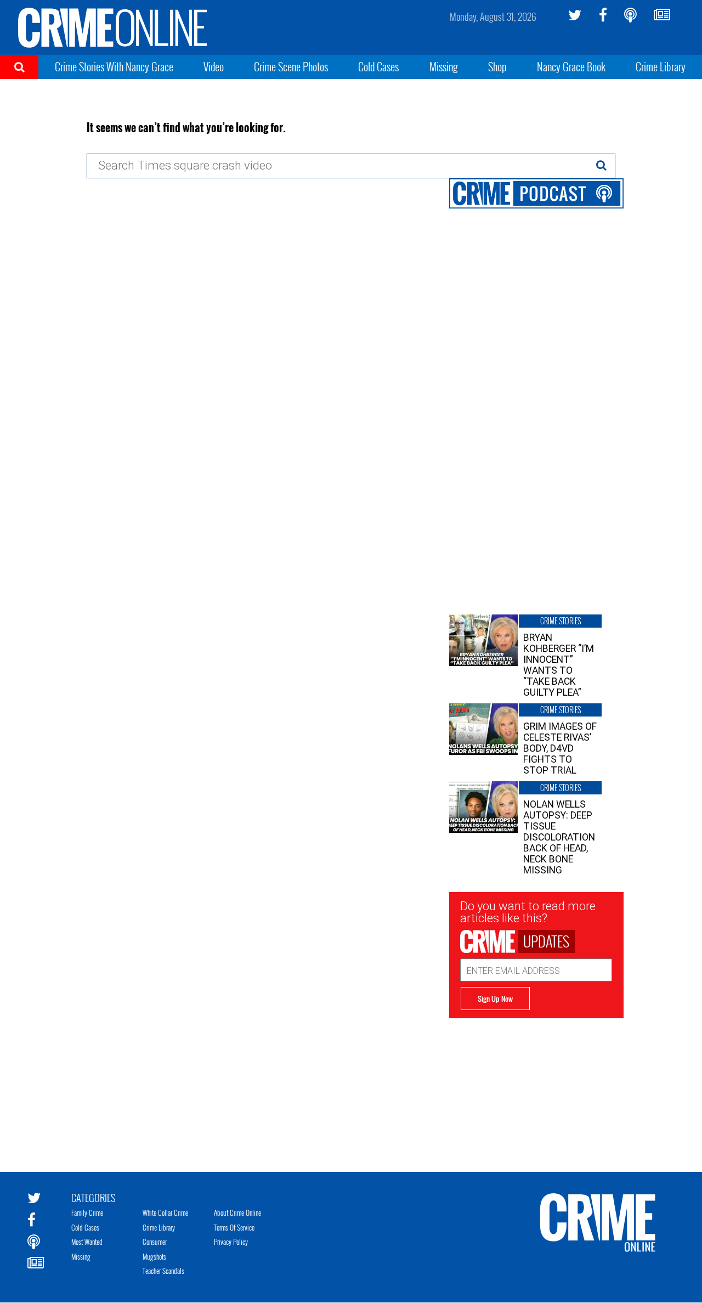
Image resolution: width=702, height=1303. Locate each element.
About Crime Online (237, 1212)
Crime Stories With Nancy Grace (114, 66)
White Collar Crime (165, 1212)
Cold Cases (378, 66)
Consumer (155, 1241)
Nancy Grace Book (571, 66)
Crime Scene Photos (291, 66)
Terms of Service (234, 1227)
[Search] (601, 165)
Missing (443, 66)
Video (213, 66)
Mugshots (154, 1256)
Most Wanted (87, 1241)
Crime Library (661, 66)
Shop (497, 66)
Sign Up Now (495, 998)
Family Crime (87, 1212)
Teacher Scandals (163, 1270)
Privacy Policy (231, 1241)
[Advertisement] (536, 1086)
